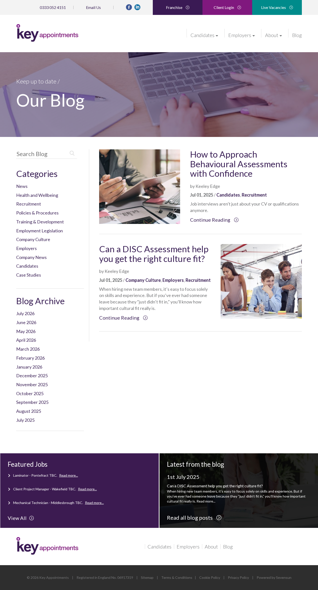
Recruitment (28, 204)
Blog (297, 35)
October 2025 (29, 393)
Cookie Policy (209, 577)
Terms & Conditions (176, 577)
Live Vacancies (274, 7)
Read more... (68, 475)
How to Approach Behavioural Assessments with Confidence (238, 163)
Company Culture (33, 239)
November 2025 (32, 384)
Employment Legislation (39, 230)
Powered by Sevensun (274, 577)
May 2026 (26, 331)
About (271, 35)
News (22, 186)
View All (17, 518)
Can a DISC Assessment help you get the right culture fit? (153, 254)
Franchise (174, 7)
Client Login (224, 7)
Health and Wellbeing (37, 195)
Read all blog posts (190, 517)
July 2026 (25, 313)
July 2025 (25, 420)
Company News (31, 257)
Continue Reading (210, 220)
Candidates (202, 35)
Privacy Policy (238, 577)
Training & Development (40, 221)
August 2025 (28, 411)
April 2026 (26, 340)
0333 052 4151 (53, 7)
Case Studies (28, 275)
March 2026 (28, 349)
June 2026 (26, 322)
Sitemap (147, 577)
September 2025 (32, 402)
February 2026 (30, 358)
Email (93, 7)
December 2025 (32, 375)
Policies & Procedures (37, 212)
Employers (239, 35)
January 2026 (29, 367)
